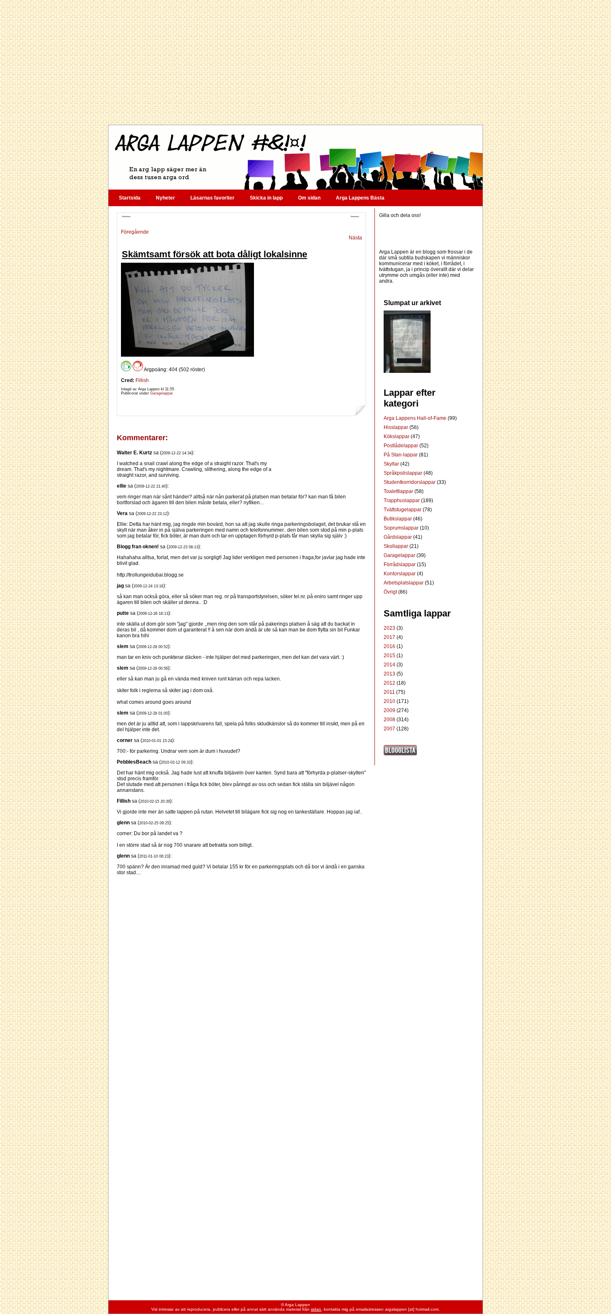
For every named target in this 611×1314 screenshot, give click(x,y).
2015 (389, 655)
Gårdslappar (398, 537)
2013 (389, 674)
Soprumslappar (402, 528)
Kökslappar (397, 436)
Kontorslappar (400, 574)
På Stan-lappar (401, 455)
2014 (389, 665)
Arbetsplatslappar (404, 583)
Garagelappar (161, 393)
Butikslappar (398, 519)
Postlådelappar (401, 446)
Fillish (142, 380)
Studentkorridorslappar (410, 482)
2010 (389, 701)
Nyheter (165, 198)
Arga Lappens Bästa (360, 198)
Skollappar (396, 546)
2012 (389, 683)
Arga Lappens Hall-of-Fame (416, 418)
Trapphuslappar (402, 500)
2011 (389, 692)
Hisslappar (396, 427)
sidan (316, 1309)
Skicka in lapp (266, 198)
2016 (389, 646)
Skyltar (392, 464)
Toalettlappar (399, 491)
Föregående (135, 232)
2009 (389, 710)
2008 (389, 719)
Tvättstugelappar (403, 510)
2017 (389, 637)
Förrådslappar (400, 564)
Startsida (129, 198)
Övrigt (391, 592)
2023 (389, 628)
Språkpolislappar (404, 473)
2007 (389, 729)
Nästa (355, 238)
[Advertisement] (295, 62)
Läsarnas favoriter (212, 198)
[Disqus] (241, 979)
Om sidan (309, 198)
